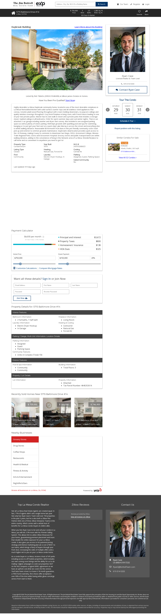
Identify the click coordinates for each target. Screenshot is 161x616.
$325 (98, 249)
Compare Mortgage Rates (50, 268)
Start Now (70, 100)
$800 (98, 241)
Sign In (46, 278)
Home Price (17, 254)
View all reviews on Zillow (80, 517)
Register (136, 4)
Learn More (88, 27)
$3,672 (97, 237)
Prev (108, 110)
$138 (98, 245)
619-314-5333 (129, 84)
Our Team (124, 4)
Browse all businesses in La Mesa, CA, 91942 (28, 490)
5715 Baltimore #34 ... (128, 151)
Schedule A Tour (126, 121)
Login (147, 4)
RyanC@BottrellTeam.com (124, 567)
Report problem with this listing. (128, 128)
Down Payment (63, 254)
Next (147, 110)
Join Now (21, 298)
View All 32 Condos (127, 157)
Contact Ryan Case (129, 89)
